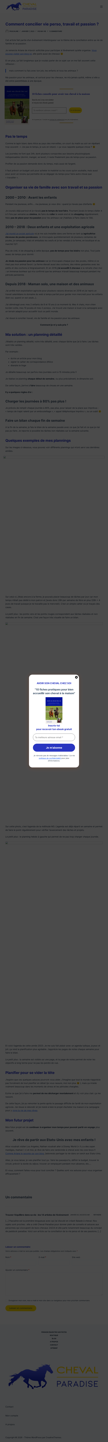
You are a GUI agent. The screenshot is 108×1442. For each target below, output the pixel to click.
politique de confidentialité (50, 758)
